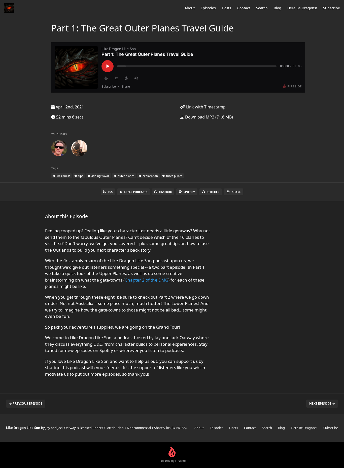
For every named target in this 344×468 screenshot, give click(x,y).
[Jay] (59, 149)
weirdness (63, 176)
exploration (150, 176)
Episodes (208, 8)
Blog (277, 8)
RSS (110, 192)
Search (262, 8)
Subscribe (331, 8)
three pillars (173, 176)
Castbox (165, 192)
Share (236, 192)
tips (80, 176)
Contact (243, 8)
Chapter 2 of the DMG (146, 280)
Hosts (226, 8)
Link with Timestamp (205, 107)
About (190, 8)
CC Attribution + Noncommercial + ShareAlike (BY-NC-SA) (144, 427)
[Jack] (79, 149)
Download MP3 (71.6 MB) (208, 117)
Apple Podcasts (135, 192)
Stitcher (213, 192)
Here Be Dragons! (302, 8)
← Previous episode (25, 403)
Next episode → (322, 403)
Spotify (189, 192)
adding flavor (100, 176)
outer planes (125, 176)
